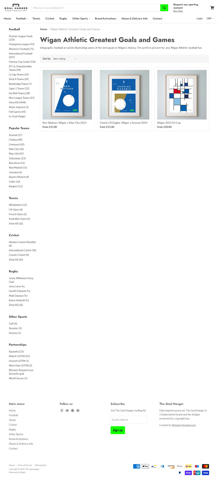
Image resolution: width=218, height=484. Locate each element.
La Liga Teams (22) (19, 74)
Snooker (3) (15, 328)
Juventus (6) (15, 172)
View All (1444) (17, 102)
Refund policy (41, 465)
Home (7, 18)
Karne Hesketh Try (19, 300)
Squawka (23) (16, 351)
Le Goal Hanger (17, 116)
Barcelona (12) (17, 163)
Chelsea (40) (15, 139)
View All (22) (16, 304)
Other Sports (80, 18)
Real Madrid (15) (18, 167)
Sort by (47, 58)
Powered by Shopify (17, 472)
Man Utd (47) (16, 153)
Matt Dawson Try (18, 295)
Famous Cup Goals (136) (22, 61)
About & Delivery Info (134, 18)
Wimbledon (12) (18, 204)
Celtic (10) (14, 181)
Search (12, 465)
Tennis (36, 18)
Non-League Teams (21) (22, 97)
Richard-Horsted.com (184, 425)
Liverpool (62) (16, 144)
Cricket (49, 18)
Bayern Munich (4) (19, 176)
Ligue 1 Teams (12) (19, 88)
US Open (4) (16, 209)
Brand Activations (105, 18)
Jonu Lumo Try (17, 286)
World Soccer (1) (18, 378)
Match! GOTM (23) (19, 356)
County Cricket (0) (19, 254)
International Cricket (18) (22, 250)
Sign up (118, 430)
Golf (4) (13, 323)
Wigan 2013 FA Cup (169, 122)
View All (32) (16, 223)
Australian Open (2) (19, 218)
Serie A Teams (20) (19, 79)
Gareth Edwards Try (19, 290)
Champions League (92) (21, 44)
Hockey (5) (15, 332)
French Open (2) (18, 214)
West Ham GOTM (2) (20, 365)
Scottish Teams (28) (19, 93)
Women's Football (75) (21, 48)
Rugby (63, 18)
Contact (157, 18)
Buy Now (178, 11)
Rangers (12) (16, 186)
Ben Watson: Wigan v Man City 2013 (64, 122)
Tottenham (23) (17, 158)
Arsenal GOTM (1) (19, 360)
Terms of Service (25, 465)
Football (21, 18)
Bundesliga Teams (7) (20, 83)
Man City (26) (16, 149)
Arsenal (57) (15, 135)
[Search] (164, 7)
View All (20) (16, 259)
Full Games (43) (17, 111)
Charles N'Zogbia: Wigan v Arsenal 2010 (123, 122)
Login (199, 18)
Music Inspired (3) (18, 107)
